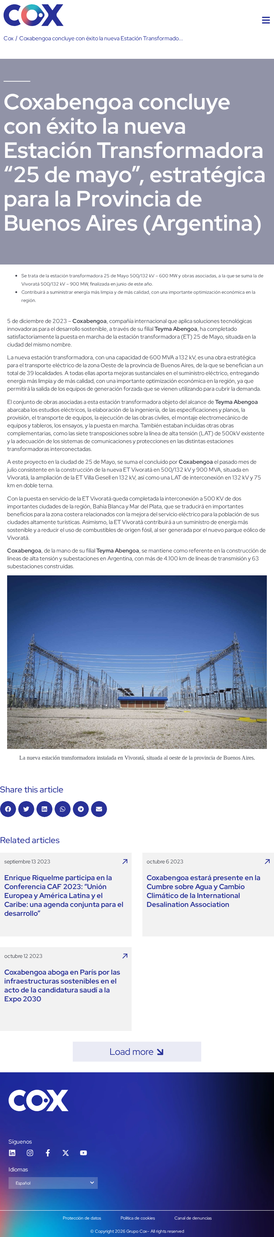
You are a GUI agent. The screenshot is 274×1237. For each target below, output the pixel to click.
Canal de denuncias (193, 1218)
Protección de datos (82, 1218)
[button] (8, 809)
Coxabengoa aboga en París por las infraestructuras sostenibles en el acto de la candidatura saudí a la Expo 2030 (62, 986)
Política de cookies (138, 1218)
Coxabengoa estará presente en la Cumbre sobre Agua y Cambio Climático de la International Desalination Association (203, 891)
